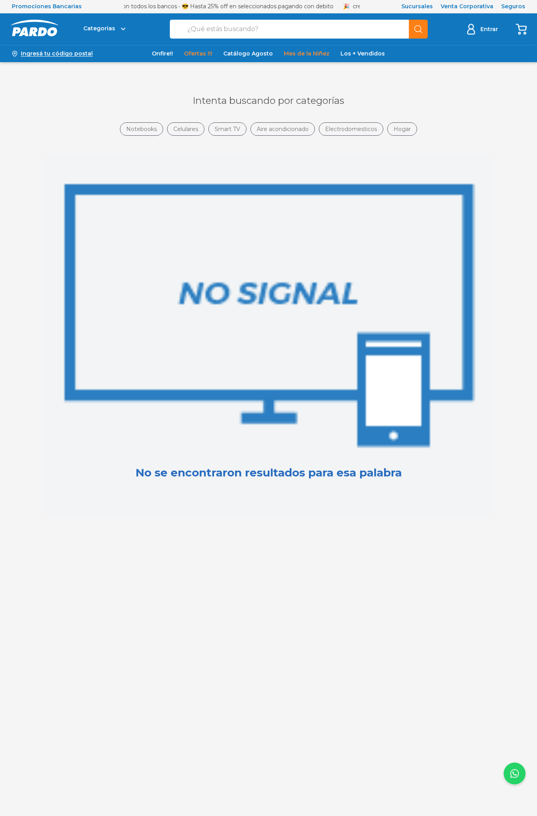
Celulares (185, 129)
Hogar (402, 129)
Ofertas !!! (198, 53)
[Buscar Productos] (418, 29)
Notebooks (141, 129)
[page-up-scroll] (515, 773)
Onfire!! (162, 53)
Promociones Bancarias (47, 6)
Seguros (513, 6)
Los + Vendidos (362, 53)
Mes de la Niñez (306, 53)
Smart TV (227, 129)
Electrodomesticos (351, 129)
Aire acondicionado (283, 129)
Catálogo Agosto (248, 53)
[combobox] (299, 29)
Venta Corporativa (467, 6)
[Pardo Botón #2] (521, 29)
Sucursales (417, 6)
